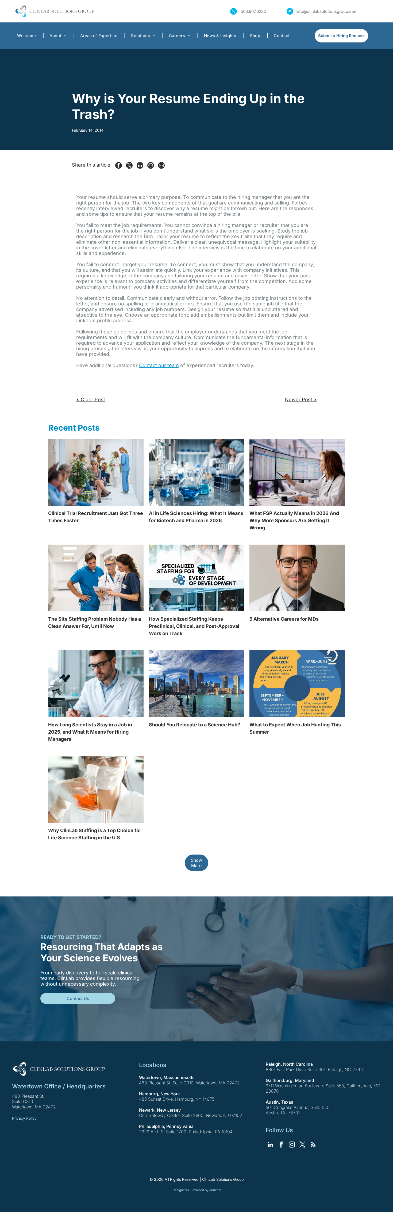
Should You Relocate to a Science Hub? (194, 724)
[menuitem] (28, 36)
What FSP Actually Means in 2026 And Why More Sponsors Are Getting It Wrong (294, 520)
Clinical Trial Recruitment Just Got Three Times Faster (95, 516)
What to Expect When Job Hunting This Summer (295, 728)
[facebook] (281, 1145)
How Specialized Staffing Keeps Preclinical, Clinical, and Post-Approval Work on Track (194, 626)
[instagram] (291, 1145)
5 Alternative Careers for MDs (284, 619)
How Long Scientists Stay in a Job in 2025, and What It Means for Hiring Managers (90, 732)
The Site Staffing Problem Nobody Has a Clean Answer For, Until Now (94, 622)
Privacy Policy (24, 1118)
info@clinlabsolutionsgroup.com (326, 11)
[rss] (313, 1145)
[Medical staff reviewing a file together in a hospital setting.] (95, 578)
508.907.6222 (253, 11)
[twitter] (302, 1145)
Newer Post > (301, 399)
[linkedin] (270, 1145)
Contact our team (159, 365)
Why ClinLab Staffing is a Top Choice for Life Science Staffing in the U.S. (94, 834)
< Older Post (90, 399)
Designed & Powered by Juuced (196, 1190)
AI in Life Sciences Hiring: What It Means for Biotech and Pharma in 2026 (196, 516)
